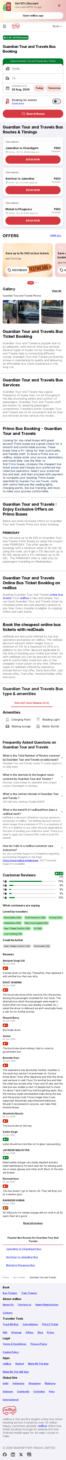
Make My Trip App (38, 1363)
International (10, 1399)
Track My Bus (11, 1324)
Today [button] (39, 88)
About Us (8, 1304)
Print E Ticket (50, 1324)
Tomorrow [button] (54, 88)
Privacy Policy (38, 1344)
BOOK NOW (33, 159)
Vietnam (8, 1391)
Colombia (39, 1391)
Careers (8, 1312)
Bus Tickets (10, 1293)
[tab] (32, 703)
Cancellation (30, 1324)
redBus (24, 598)
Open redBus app (33, 15)
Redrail (19, 1363)
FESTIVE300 (19, 270)
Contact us (24, 1304)
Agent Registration (46, 1304)
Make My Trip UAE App (16, 1371)
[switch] (56, 101)
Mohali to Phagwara (18, 209)
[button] (59, 5)
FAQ (5, 1332)
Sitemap (16, 1332)
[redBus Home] (15, 26)
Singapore (34, 1383)
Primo (12, 464)
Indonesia (18, 1383)
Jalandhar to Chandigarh (21, 148)
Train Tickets (29, 1293)
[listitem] (8, 248)
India (5, 1383)
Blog (40, 1332)
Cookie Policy (11, 1352)
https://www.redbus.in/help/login (20, 860)
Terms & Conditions (14, 1344)
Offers (30, 1332)
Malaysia (50, 1383)
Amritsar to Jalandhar (20, 178)
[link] (28, 260)
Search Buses (35, 113)
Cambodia (23, 1391)
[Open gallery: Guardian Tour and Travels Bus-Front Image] (21, 312)
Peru (51, 1391)
